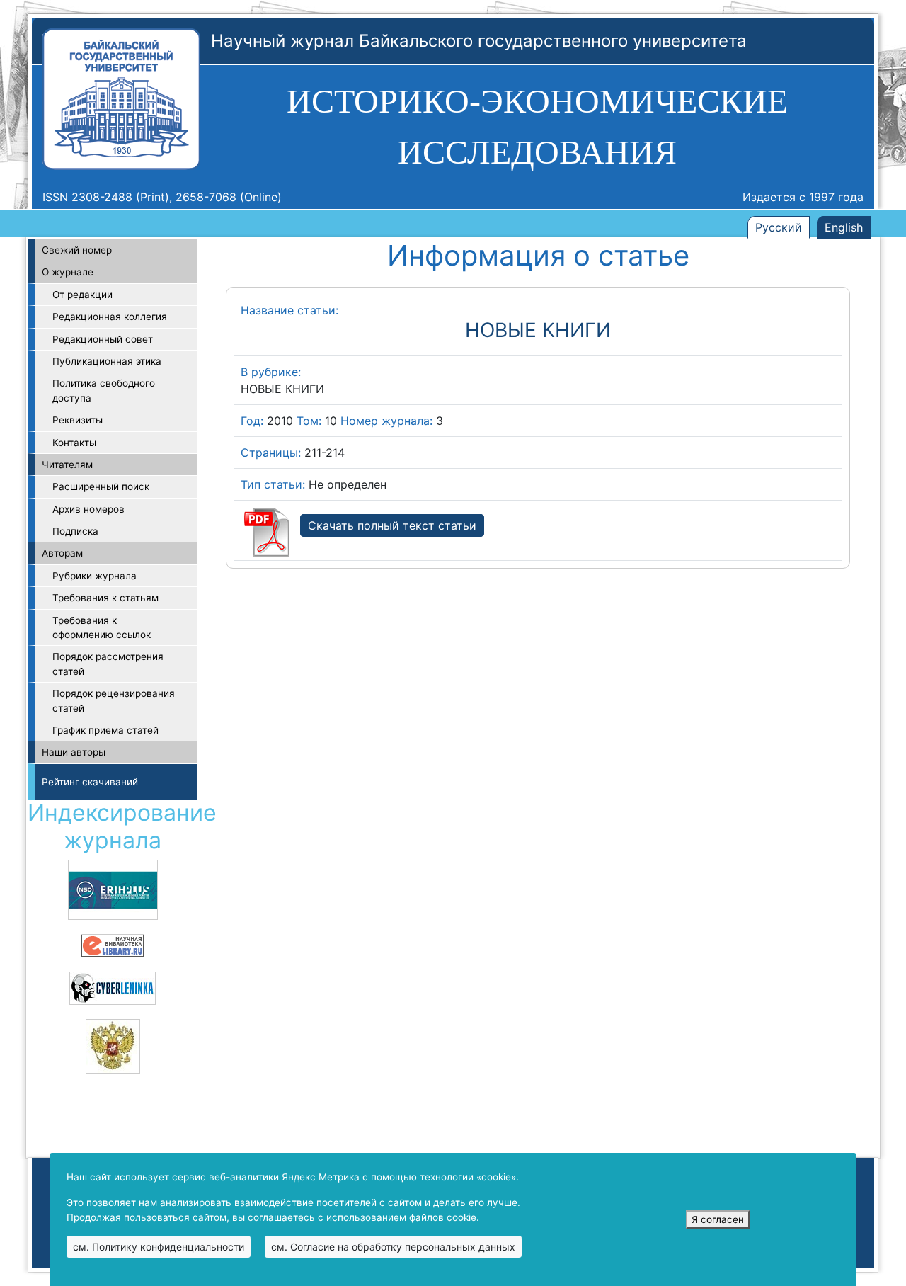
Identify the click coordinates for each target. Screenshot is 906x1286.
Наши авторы (73, 752)
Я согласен (718, 1219)
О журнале (67, 272)
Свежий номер (77, 250)
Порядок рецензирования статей (113, 700)
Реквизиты (77, 420)
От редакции (82, 294)
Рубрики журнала (94, 575)
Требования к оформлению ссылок (101, 627)
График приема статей (105, 730)
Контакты (74, 442)
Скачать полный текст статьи (392, 525)
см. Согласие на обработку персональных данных (393, 1247)
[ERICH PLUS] (113, 889)
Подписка (75, 531)
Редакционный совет (102, 339)
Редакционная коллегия (109, 316)
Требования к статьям (105, 597)
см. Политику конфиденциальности (158, 1247)
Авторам (62, 553)
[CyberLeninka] (112, 987)
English (844, 227)
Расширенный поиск (100, 486)
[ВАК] (113, 1045)
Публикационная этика (106, 361)
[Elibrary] (112, 945)
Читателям (67, 464)
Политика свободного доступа (103, 390)
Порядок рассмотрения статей (108, 663)
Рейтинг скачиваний (90, 781)
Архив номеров (88, 509)
